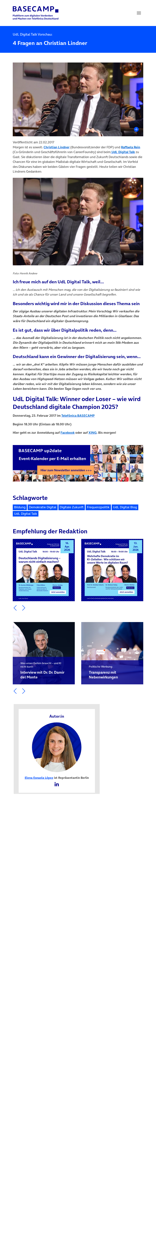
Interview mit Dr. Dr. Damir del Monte (42, 670)
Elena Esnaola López (39, 778)
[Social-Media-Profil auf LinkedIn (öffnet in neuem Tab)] (56, 784)
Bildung (19, 507)
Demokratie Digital (42, 507)
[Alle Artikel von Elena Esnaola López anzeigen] (56, 747)
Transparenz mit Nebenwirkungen (103, 672)
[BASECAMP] (35, 13)
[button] (15, 607)
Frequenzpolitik (98, 507)
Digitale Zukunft (72, 507)
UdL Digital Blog (125, 507)
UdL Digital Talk (25, 513)
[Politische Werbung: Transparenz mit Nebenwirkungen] (112, 653)
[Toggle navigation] (139, 13)
